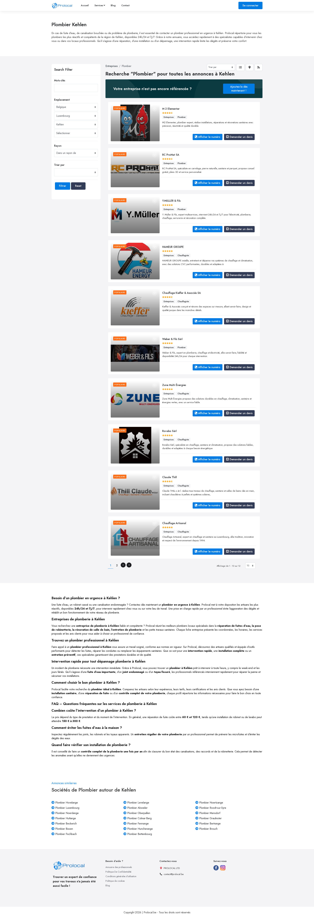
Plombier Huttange (65, 818)
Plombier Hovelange (66, 802)
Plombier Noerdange (67, 813)
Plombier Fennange (138, 823)
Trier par (59, 165)
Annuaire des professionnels (118, 867)
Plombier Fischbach (66, 834)
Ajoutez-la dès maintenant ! (238, 88)
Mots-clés (59, 80)
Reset (78, 186)
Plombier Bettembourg (139, 834)
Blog (113, 5)
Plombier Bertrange (210, 823)
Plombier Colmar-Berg (139, 818)
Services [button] (99, 5)
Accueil (85, 5)
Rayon (57, 146)
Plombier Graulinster (210, 818)
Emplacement (62, 100)
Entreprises (111, 66)
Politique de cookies (115, 881)
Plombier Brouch (208, 829)
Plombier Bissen (64, 829)
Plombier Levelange (138, 802)
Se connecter (250, 5)
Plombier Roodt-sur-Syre (212, 808)
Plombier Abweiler (137, 808)
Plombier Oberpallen (138, 813)
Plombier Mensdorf (209, 813)
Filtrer (62, 186)
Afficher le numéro (209, 137)
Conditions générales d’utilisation (120, 876)
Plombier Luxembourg (67, 808)
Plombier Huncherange (140, 829)
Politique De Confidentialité (118, 871)
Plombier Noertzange (211, 802)
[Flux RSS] (258, 67)
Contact (125, 5)
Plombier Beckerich (66, 823)
